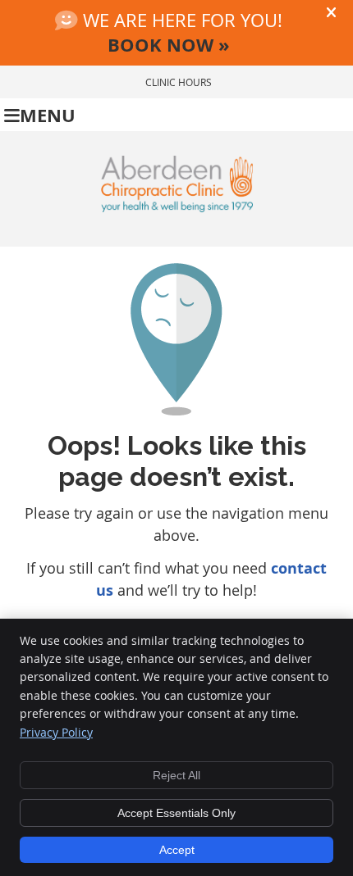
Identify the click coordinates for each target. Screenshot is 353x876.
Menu (48, 115)
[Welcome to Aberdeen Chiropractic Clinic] (177, 206)
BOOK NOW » (169, 44)
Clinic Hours (178, 82)
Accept (177, 849)
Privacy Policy (56, 732)
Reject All (176, 775)
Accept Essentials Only (176, 812)
